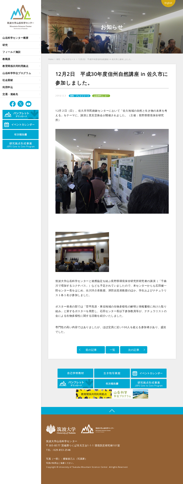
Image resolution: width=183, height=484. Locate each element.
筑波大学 (61, 429)
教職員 (6, 59)
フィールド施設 (12, 52)
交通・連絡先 (10, 94)
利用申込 (8, 87)
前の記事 (91, 349)
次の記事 (133, 349)
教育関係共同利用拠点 (16, 66)
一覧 (112, 349)
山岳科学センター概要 (16, 37)
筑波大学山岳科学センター (97, 429)
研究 (5, 45)
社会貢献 (8, 80)
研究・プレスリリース (65, 59)
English (168, 2)
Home (50, 59)
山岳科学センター (101, 96)
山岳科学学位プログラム (17, 73)
